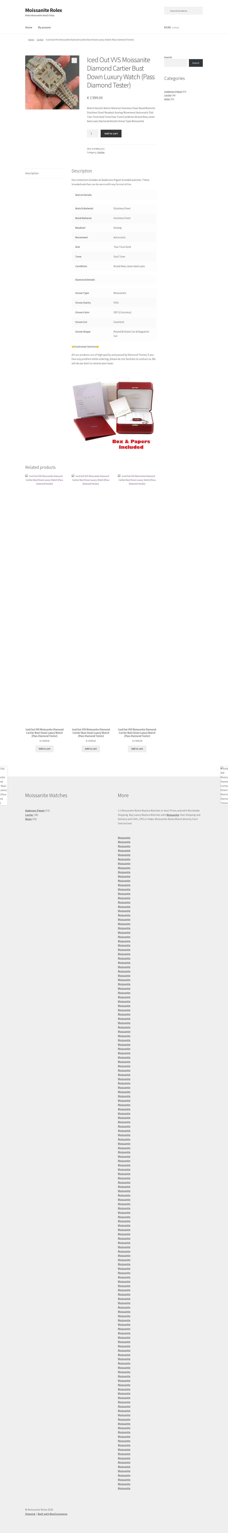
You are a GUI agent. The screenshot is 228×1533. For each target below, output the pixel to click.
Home (28, 27)
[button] (74, 60)
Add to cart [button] (44, 748)
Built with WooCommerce (52, 1514)
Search (168, 57)
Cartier (40, 39)
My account (44, 27)
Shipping (30, 1514)
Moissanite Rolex (43, 10)
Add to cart (111, 133)
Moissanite (173, 814)
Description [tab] (32, 173)
